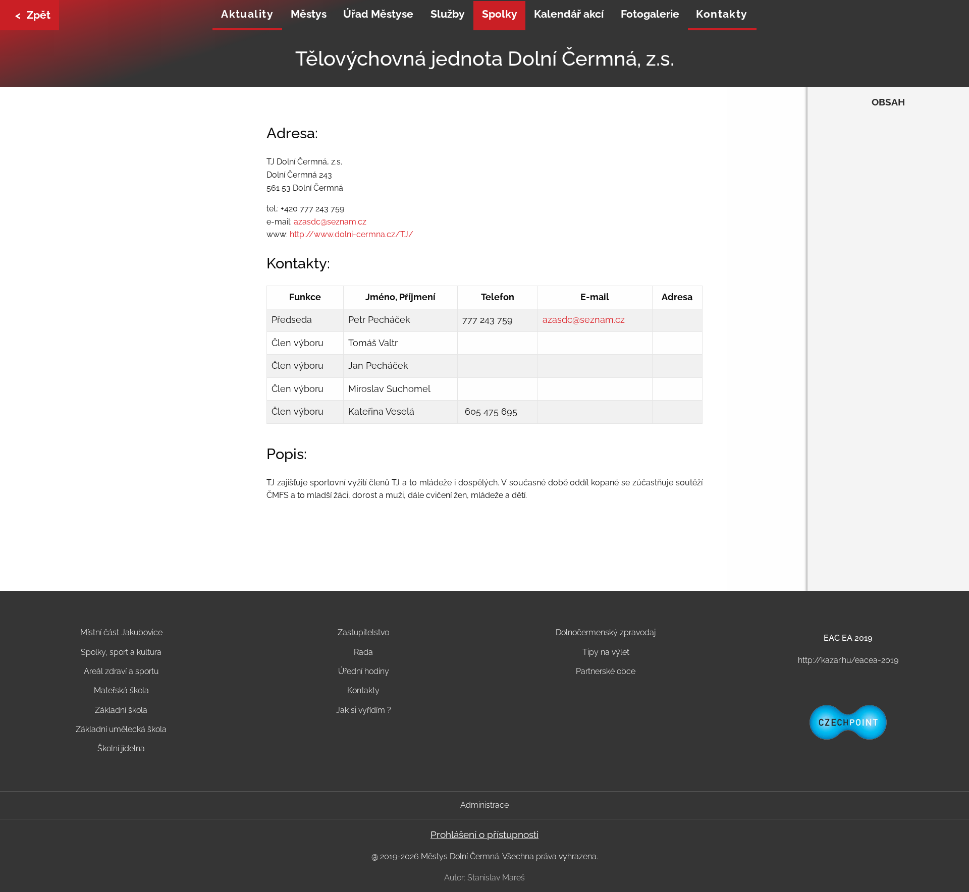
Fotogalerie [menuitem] (650, 14)
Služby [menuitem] (447, 14)
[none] (247, 15)
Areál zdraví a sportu (121, 671)
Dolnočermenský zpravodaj (606, 632)
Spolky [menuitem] (499, 14)
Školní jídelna (121, 748)
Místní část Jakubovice (121, 632)
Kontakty (363, 690)
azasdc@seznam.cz (330, 222)
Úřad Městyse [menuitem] (378, 14)
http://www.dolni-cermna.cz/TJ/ (351, 234)
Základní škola (121, 710)
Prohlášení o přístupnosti (484, 834)
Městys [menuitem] (309, 14)
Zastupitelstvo (363, 632)
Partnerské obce (605, 671)
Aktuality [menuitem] (247, 14)
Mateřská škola (121, 690)
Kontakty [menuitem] (722, 14)
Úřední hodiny (363, 671)
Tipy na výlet (605, 652)
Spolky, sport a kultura (121, 652)
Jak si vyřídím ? (363, 710)
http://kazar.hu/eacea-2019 (848, 660)
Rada (363, 652)
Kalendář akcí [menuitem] (569, 14)
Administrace (484, 805)
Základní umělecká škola (121, 729)
